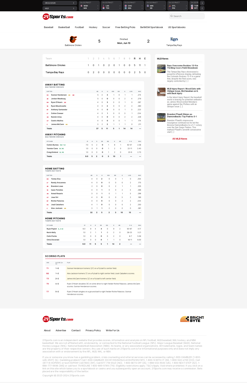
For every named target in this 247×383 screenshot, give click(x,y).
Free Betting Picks (125, 27)
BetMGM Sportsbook (151, 27)
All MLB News (179, 138)
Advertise (61, 330)
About (47, 330)
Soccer (106, 27)
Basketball (64, 27)
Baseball (48, 27)
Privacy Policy (93, 330)
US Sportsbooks (176, 27)
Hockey (93, 27)
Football (79, 27)
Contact (76, 330)
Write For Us (112, 330)
